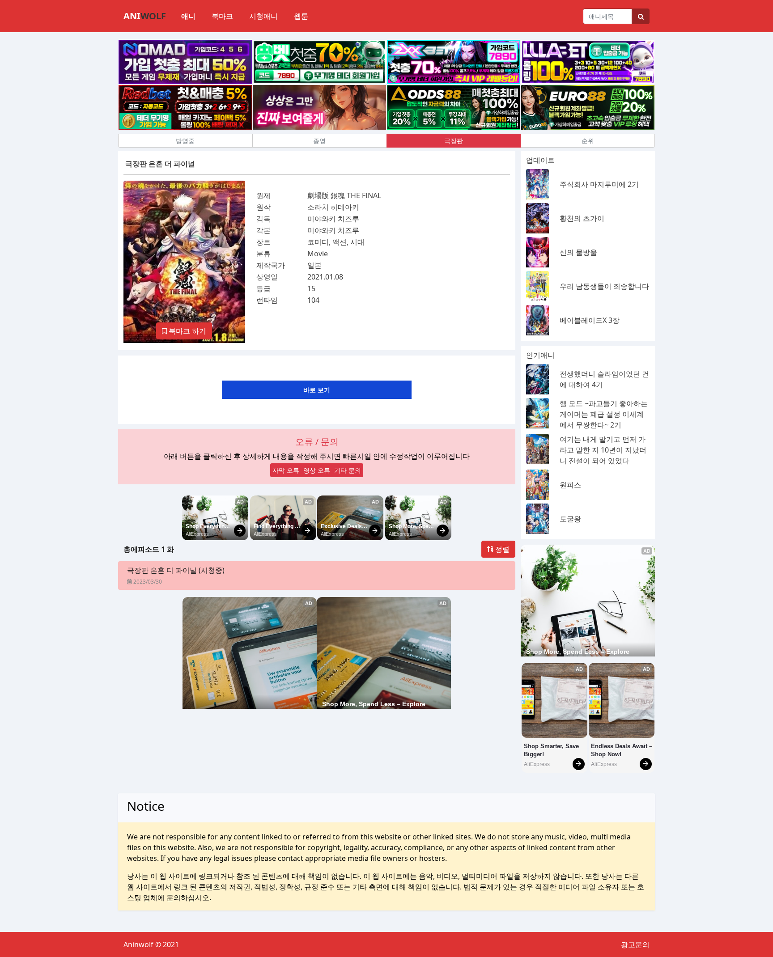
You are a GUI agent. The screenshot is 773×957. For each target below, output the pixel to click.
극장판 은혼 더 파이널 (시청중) (176, 570)
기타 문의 (347, 470)
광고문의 (635, 944)
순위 (588, 140)
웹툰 (301, 16)
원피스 (570, 485)
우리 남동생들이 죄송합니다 (604, 286)
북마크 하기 (186, 331)
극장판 (453, 140)
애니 (188, 16)
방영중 (185, 140)
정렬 (501, 549)
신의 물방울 (578, 252)
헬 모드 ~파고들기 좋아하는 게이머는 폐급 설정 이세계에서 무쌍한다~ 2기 (604, 414)
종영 (319, 140)
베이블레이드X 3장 (590, 320)
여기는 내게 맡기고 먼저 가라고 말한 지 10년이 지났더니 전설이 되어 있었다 (603, 450)
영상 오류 (316, 470)
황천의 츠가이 (582, 218)
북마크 (222, 16)
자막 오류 (285, 470)
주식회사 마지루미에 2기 (599, 184)
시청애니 (263, 16)
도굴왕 (570, 519)
